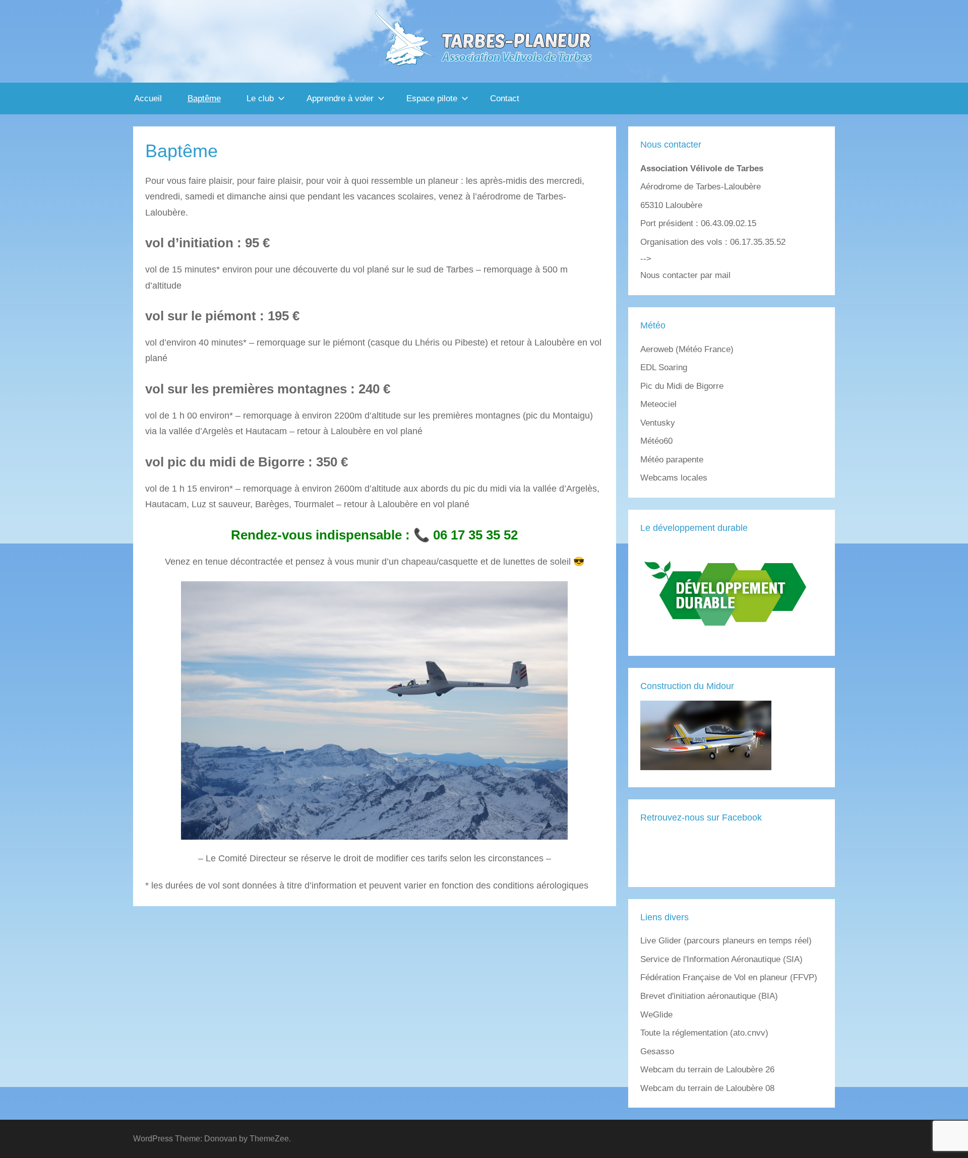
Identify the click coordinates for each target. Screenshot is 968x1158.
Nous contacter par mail (685, 275)
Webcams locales (673, 478)
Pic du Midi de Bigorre (681, 386)
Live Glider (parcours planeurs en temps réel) (726, 940)
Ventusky (657, 423)
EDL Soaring (663, 367)
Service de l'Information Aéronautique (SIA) (721, 959)
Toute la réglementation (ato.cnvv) (704, 1033)
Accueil (148, 98)
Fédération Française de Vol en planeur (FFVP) (728, 977)
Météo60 (656, 441)
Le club (260, 98)
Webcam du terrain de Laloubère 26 (707, 1069)
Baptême (204, 98)
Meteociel (658, 404)
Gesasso (657, 1051)
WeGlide (656, 1014)
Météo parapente (671, 459)
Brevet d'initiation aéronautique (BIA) (709, 996)
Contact (504, 98)
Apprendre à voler (340, 98)
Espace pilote (431, 98)
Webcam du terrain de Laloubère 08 (707, 1088)
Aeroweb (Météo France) (687, 349)
